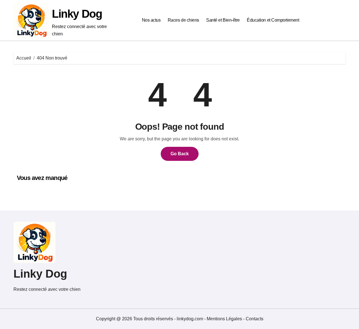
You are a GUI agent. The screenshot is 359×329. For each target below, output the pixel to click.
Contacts (254, 318)
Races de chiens (183, 20)
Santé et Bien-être (223, 20)
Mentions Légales (225, 318)
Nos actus (151, 20)
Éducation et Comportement (273, 20)
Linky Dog (77, 14)
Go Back (180, 153)
